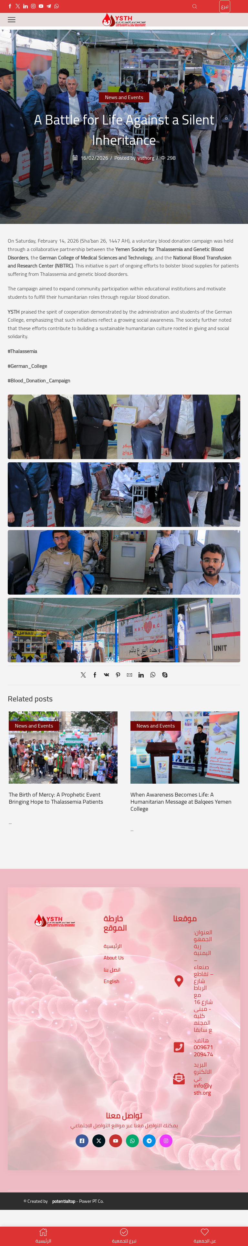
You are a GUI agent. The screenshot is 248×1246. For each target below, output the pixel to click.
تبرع (224, 6)
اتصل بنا (112, 969)
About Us (114, 957)
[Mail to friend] (129, 675)
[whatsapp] (153, 675)
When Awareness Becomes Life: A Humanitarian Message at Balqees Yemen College (181, 801)
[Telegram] (48, 6)
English (111, 981)
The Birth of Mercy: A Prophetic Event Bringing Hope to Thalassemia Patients (56, 798)
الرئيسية (113, 946)
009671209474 (203, 1051)
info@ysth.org (203, 1089)
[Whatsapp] (56, 6)
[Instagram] (33, 6)
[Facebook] (10, 6)
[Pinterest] (118, 675)
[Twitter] (18, 6)
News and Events (124, 97)
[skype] (163, 675)
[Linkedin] (25, 6)
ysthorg (146, 158)
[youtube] (41, 6)
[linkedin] (141, 675)
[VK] (106, 675)
